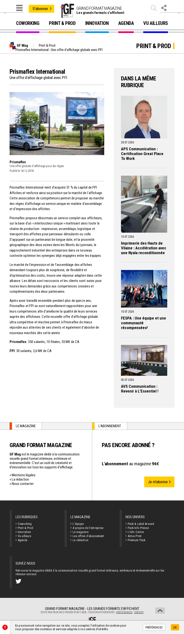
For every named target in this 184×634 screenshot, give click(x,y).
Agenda (126, 23)
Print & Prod (62, 23)
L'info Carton (136, 532)
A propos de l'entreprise (88, 528)
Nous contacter (23, 484)
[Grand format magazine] (67, 10)
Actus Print (135, 536)
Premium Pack (137, 540)
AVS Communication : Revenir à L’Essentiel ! (139, 388)
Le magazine (80, 532)
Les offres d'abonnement (88, 536)
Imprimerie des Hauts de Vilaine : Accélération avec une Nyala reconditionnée (143, 248)
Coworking (27, 23)
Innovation (97, 23)
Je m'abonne (158, 481)
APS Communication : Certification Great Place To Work (142, 153)
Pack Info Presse (138, 528)
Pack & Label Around (141, 524)
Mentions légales (23, 475)
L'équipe (78, 524)
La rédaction (20, 479)
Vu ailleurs (155, 23)
